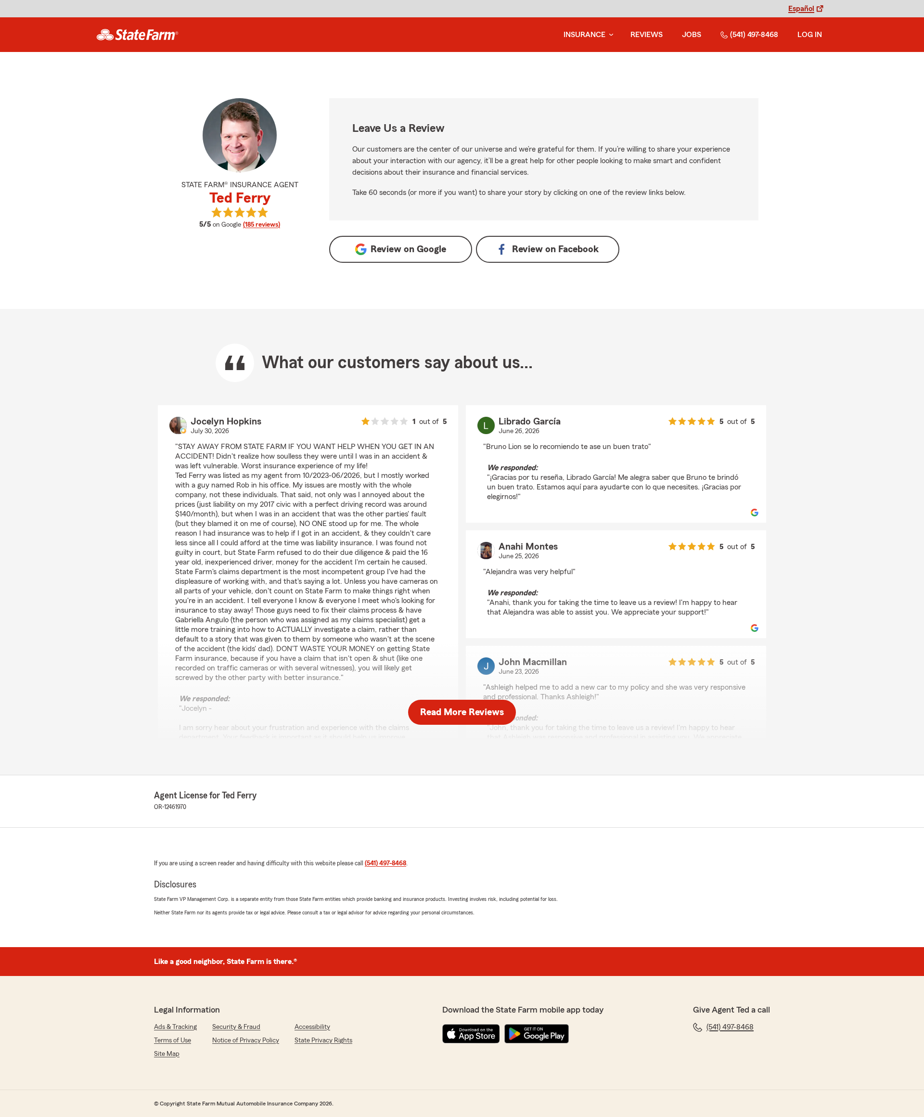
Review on (408, 249)
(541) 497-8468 (754, 35)
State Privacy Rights (323, 1040)
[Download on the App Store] (471, 1033)
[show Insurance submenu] (609, 35)
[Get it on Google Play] (536, 1033)
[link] (137, 34)
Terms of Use (172, 1040)
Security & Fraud (236, 1027)
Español (801, 9)
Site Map (167, 1054)
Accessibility (312, 1027)
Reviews (646, 35)
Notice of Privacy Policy (245, 1040)
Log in (809, 35)
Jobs (691, 35)
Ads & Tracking (175, 1027)
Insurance (584, 35)
